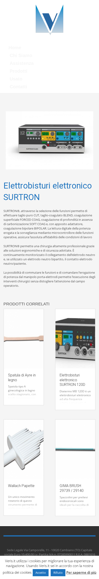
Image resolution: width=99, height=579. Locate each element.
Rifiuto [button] (58, 572)
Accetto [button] (40, 572)
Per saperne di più (81, 572)
